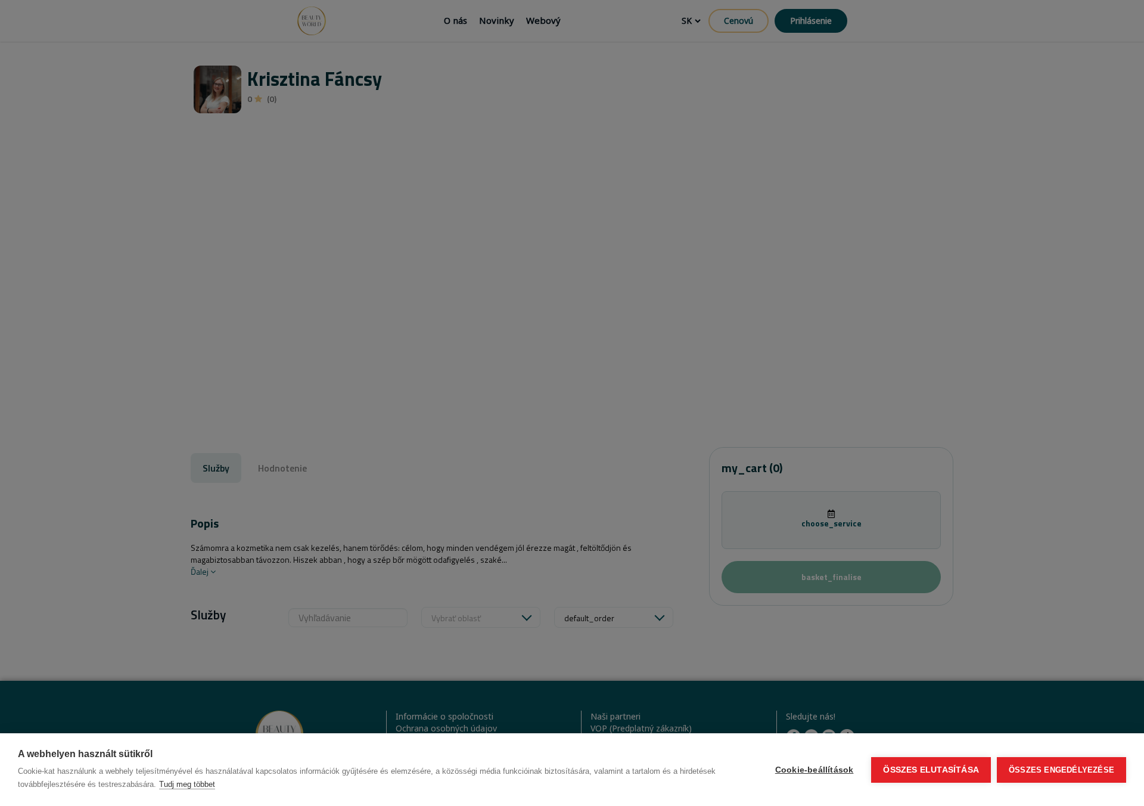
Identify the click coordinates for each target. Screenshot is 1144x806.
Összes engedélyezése (1061, 769)
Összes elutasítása (931, 769)
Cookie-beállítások (814, 769)
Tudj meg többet (187, 784)
